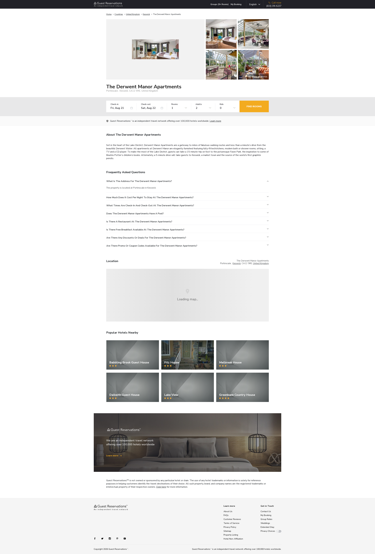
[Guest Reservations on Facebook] (96, 538)
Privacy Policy (230, 527)
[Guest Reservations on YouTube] (123, 538)
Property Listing (231, 534)
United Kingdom (133, 14)
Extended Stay (267, 527)
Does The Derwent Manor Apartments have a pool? (135, 213)
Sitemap (227, 531)
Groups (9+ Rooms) (219, 4)
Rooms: (174, 104)
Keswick (146, 14)
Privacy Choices (268, 531)
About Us (228, 511)
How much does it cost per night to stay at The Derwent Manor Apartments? (150, 197)
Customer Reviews (232, 519)
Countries (119, 14)
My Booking (236, 4)
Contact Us (266, 511)
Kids (222, 104)
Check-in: (115, 104)
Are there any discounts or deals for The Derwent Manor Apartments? (146, 237)
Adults (199, 104)
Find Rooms (254, 106)
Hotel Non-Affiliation (233, 538)
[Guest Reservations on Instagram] (110, 538)
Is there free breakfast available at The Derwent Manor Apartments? (145, 229)
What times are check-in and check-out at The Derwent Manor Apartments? (150, 205)
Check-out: (146, 104)
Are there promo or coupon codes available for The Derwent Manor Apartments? (151, 245)
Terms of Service (231, 523)
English (253, 4)
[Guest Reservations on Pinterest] (117, 538)
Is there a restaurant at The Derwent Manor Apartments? (139, 221)
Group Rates (266, 519)
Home (108, 14)
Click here (161, 487)
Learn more (215, 121)
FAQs (226, 515)
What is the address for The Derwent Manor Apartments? (139, 181)
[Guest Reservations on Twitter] (102, 538)
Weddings (265, 523)
